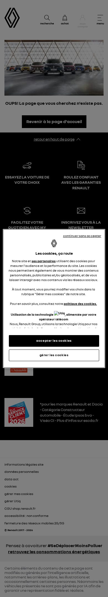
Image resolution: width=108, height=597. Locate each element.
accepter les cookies (53, 341)
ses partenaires (44, 261)
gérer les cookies (54, 355)
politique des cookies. (80, 304)
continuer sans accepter (82, 236)
